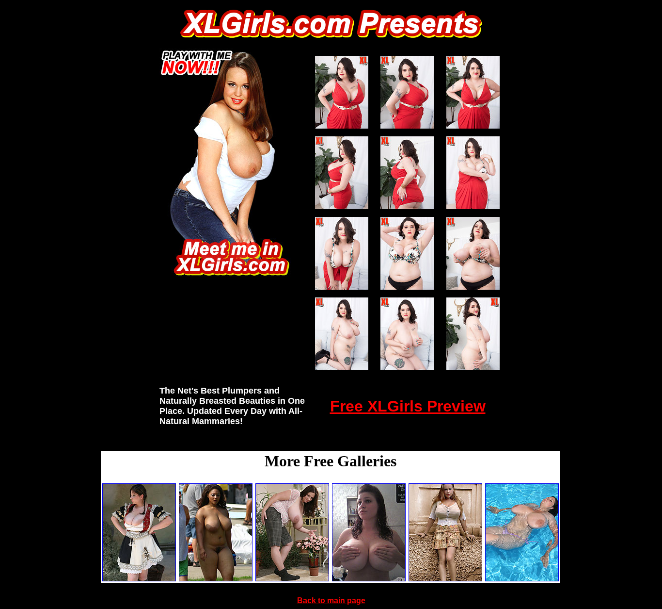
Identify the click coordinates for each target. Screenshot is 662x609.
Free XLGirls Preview (408, 406)
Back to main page (331, 600)
